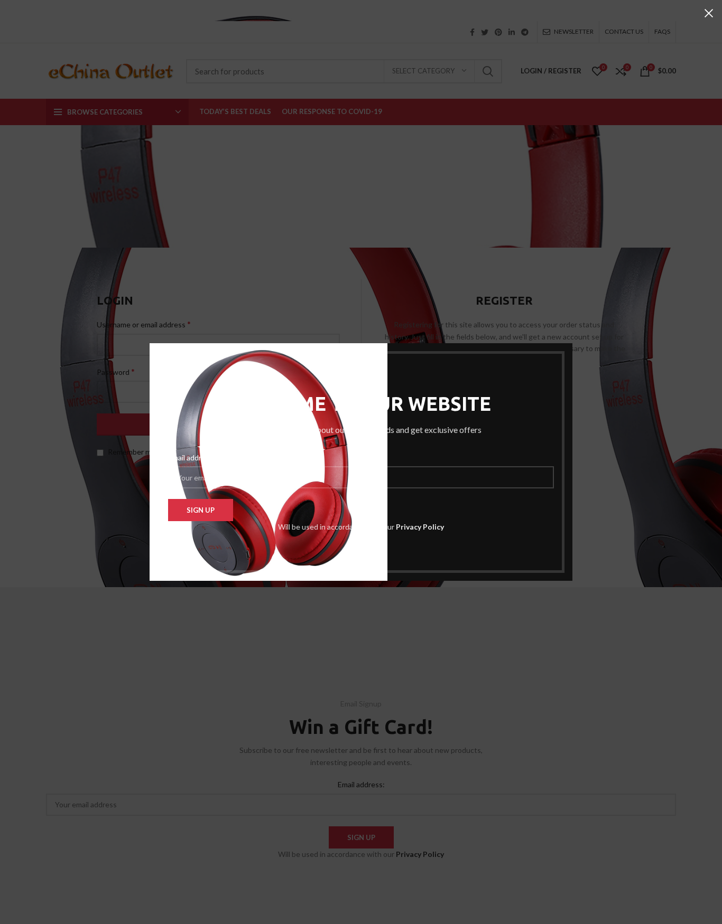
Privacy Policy (420, 526)
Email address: (191, 457)
